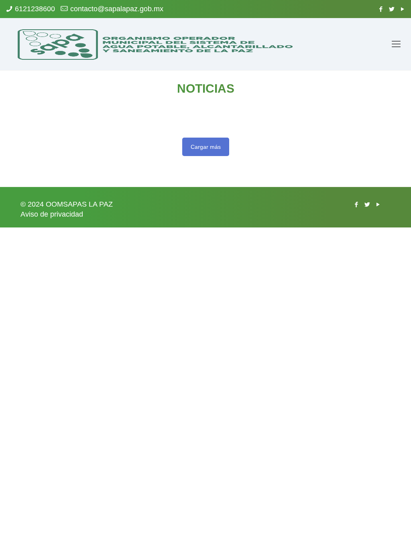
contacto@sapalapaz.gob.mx (116, 9)
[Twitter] (392, 9)
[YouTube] (403, 9)
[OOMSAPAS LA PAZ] (155, 44)
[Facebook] (381, 9)
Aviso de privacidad (51, 214)
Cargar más (206, 147)
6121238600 (35, 9)
